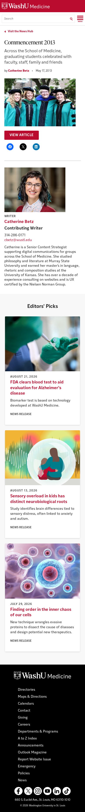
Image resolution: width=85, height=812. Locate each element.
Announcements (30, 745)
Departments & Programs (38, 731)
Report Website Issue (34, 759)
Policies (24, 773)
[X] (28, 791)
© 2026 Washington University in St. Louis (42, 806)
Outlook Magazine (32, 752)
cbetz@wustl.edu (18, 240)
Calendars (26, 704)
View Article (22, 135)
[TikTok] (66, 791)
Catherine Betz (18, 70)
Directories (26, 690)
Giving (23, 717)
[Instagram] (38, 791)
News (22, 780)
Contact (24, 710)
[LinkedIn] (57, 791)
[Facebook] (18, 791)
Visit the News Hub (20, 31)
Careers (24, 724)
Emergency (27, 766)
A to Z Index (27, 738)
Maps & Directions (32, 697)
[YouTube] (47, 791)
